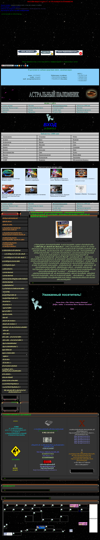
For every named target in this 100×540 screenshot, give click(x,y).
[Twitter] (17, 65)
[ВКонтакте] (15, 65)
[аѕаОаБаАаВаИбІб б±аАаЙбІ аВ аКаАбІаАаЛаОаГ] (71, 531)
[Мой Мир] (21, 65)
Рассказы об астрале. (31, 178)
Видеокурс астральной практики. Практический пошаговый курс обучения (11, 196)
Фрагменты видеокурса (32, 180)
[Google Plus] (25, 65)
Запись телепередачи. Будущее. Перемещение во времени (60, 195)
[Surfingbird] (27, 65)
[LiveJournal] (23, 65)
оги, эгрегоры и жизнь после (59, 178)
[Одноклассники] (19, 65)
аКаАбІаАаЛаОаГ (93, 518)
